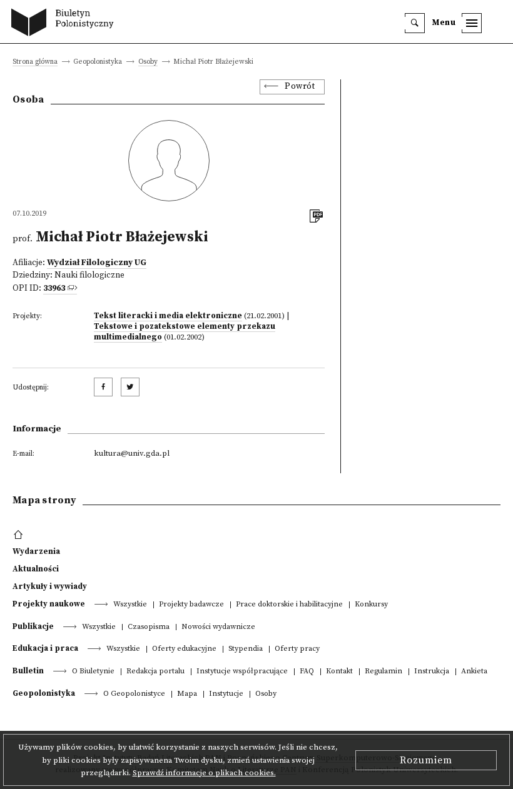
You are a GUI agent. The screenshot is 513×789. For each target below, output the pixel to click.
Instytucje (226, 694)
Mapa (187, 694)
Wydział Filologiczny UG (96, 263)
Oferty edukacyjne (184, 649)
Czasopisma (149, 627)
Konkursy (371, 604)
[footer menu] (20, 535)
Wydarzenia (36, 551)
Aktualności (36, 569)
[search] (415, 23)
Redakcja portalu (155, 671)
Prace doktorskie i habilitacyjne (289, 604)
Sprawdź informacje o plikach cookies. (204, 773)
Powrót (300, 86)
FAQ (307, 671)
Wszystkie (130, 604)
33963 (54, 288)
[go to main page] (65, 24)
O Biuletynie (93, 671)
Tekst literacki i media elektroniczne (168, 316)
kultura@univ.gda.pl (132, 453)
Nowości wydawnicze (218, 627)
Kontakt (339, 671)
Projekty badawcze (191, 604)
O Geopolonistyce (134, 694)
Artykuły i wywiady (50, 586)
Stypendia (245, 649)
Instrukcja (431, 671)
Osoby (148, 62)
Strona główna (35, 62)
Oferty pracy (297, 649)
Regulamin (383, 671)
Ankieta (474, 671)
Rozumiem (426, 760)
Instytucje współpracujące (242, 671)
